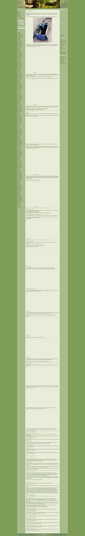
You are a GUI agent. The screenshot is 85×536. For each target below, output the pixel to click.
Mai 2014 (19, 159)
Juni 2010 (19, 203)
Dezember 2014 (20, 152)
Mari (60, 50)
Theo (54, 110)
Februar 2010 (19, 207)
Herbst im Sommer (30, 241)
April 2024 (19, 50)
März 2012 (19, 183)
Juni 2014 (19, 158)
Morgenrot (29, 363)
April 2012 (19, 182)
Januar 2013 (19, 174)
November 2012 (20, 176)
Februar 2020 (19, 94)
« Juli (18, 25)
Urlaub (51, 470)
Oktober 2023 (19, 56)
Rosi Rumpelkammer (63, 52)
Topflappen (56, 110)
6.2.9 (45, 534)
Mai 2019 (19, 103)
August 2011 (19, 190)
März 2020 (19, 93)
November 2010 (20, 198)
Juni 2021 (19, 79)
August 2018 (19, 111)
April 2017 (19, 126)
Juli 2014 (19, 157)
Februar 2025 (19, 41)
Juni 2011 (19, 192)
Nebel (46, 362)
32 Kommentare (52, 362)
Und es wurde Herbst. (31, 209)
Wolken (50, 496)
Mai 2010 (19, 204)
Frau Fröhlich (62, 45)
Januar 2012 (19, 185)
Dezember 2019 (20, 96)
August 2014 (19, 156)
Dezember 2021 (20, 74)
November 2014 (20, 153)
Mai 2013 (19, 170)
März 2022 (19, 71)
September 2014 (20, 155)
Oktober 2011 (19, 188)
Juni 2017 (19, 124)
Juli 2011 (19, 191)
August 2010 (19, 201)
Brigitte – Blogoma (62, 40)
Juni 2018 (19, 113)
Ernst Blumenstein (62, 44)
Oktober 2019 (19, 98)
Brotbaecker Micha (62, 42)
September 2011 (20, 189)
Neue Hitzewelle (65, 63)
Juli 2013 (19, 168)
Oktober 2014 (19, 154)
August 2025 (19, 36)
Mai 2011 (19, 193)
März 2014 (19, 161)
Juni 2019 (19, 102)
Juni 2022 (19, 68)
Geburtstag (44, 531)
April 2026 (19, 33)
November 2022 (20, 63)
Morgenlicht (44, 362)
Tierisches (40, 110)
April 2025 (19, 39)
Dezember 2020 (20, 85)
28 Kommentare (54, 470)
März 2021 (19, 82)
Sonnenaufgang (52, 110)
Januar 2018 (19, 118)
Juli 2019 (19, 101)
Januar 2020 (19, 95)
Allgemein (19, 11)
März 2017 (19, 127)
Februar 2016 (19, 139)
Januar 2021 (19, 84)
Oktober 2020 (19, 87)
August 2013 (19, 167)
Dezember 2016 (20, 130)
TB (39, 362)
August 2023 (19, 57)
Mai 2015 (19, 148)
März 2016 (19, 138)
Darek (28, 112)
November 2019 (20, 97)
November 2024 (20, 44)
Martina (61, 51)
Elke (60, 43)
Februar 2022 (19, 72)
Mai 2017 (19, 125)
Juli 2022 (19, 67)
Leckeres (38, 110)
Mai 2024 (19, 49)
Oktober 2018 (19, 109)
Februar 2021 (19, 83)
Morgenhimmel (44, 496)
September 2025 (20, 35)
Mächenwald (46, 531)
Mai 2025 (19, 38)
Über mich (61, 36)
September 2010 (20, 200)
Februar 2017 (19, 128)
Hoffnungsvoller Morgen (31, 471)
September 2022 (20, 65)
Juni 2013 (19, 169)
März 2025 (19, 40)
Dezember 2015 (20, 141)
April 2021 (19, 81)
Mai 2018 (19, 114)
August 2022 (19, 66)
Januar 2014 (19, 163)
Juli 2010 (19, 202)
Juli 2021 (19, 78)
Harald (61, 47)
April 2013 (19, 171)
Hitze (46, 110)
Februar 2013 (19, 173)
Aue (42, 362)
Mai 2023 (19, 59)
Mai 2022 (19, 69)
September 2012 (20, 178)
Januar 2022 (19, 73)
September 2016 (20, 133)
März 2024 (19, 51)
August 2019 (19, 100)
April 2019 (19, 104)
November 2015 (20, 142)
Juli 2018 (19, 112)
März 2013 (19, 172)
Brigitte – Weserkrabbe (63, 41)
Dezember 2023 (20, 54)
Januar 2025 (19, 42)
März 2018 (19, 116)
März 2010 (19, 206)
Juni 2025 (19, 37)
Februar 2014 (19, 162)
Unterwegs (19, 16)
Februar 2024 (19, 52)
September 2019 (20, 99)
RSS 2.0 (42, 110)
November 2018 (20, 108)
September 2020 (20, 88)
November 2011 (20, 187)
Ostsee (46, 470)
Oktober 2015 (19, 143)
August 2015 (19, 145)
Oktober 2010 (19, 199)
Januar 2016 (19, 140)
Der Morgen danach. (30, 497)
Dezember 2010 (20, 197)
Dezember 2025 (20, 34)
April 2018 (19, 115)
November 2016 (20, 131)
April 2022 (19, 70)
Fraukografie (62, 58)
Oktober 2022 (19, 64)
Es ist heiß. (29, 12)
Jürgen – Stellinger (62, 48)
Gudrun (61, 46)
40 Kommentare (53, 496)
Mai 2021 (19, 80)
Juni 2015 (19, 147)
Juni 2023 (19, 58)
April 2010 (19, 205)
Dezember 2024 (20, 43)
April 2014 (19, 160)
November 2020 (20, 86)
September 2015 (20, 144)
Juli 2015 (19, 146)
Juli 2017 (19, 123)
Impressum (61, 35)
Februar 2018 (19, 117)
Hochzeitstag (48, 110)
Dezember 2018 (20, 107)
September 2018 (20, 110)
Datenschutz (62, 34)
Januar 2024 (19, 53)
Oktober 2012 (19, 177)
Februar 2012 (19, 184)
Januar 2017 (19, 129)
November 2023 (20, 55)
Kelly (61, 49)
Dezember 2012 (20, 175)
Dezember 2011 (20, 186)
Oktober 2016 (19, 132)
